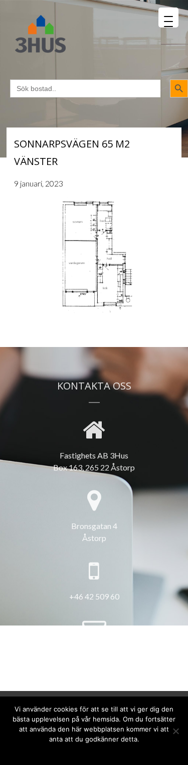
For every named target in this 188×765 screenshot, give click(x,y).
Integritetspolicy (110, 751)
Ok (55, 751)
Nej (71, 751)
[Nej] (175, 731)
